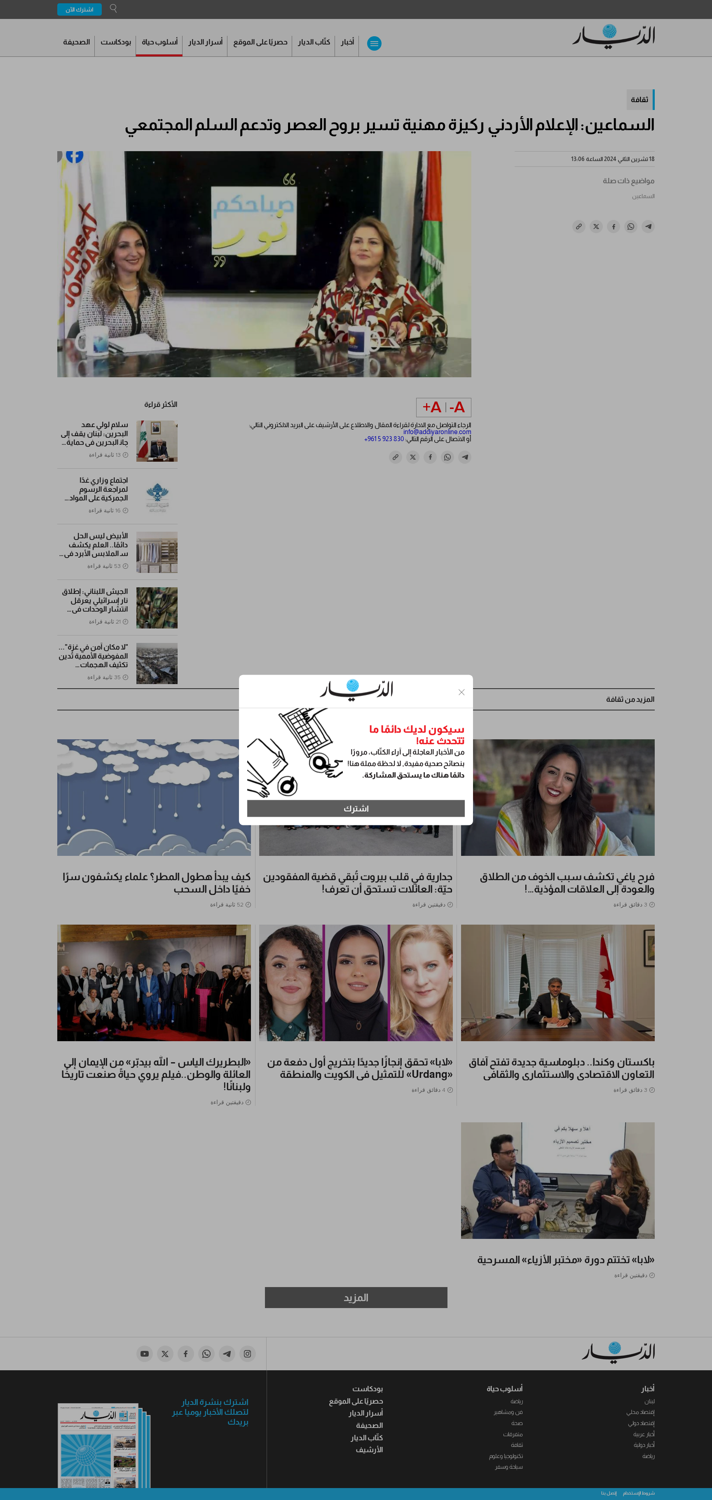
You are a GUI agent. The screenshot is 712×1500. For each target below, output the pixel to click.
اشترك (356, 808)
